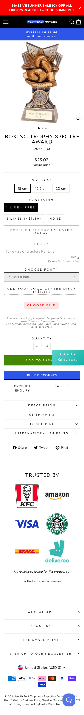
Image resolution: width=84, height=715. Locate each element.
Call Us (61, 386)
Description (42, 405)
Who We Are (41, 612)
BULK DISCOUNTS (42, 375)
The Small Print (41, 639)
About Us (41, 625)
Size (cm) (42, 180)
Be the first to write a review (42, 581)
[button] (42, 580)
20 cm (61, 188)
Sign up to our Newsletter (41, 653)
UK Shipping (42, 424)
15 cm (22, 188)
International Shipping (41, 433)
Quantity (42, 338)
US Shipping (42, 414)
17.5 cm (41, 188)
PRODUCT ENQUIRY (22, 388)
